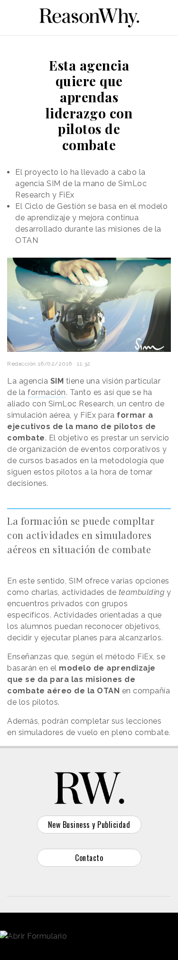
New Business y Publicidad (89, 824)
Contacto (89, 857)
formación (47, 392)
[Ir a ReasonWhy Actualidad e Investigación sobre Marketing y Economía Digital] (89, 16)
